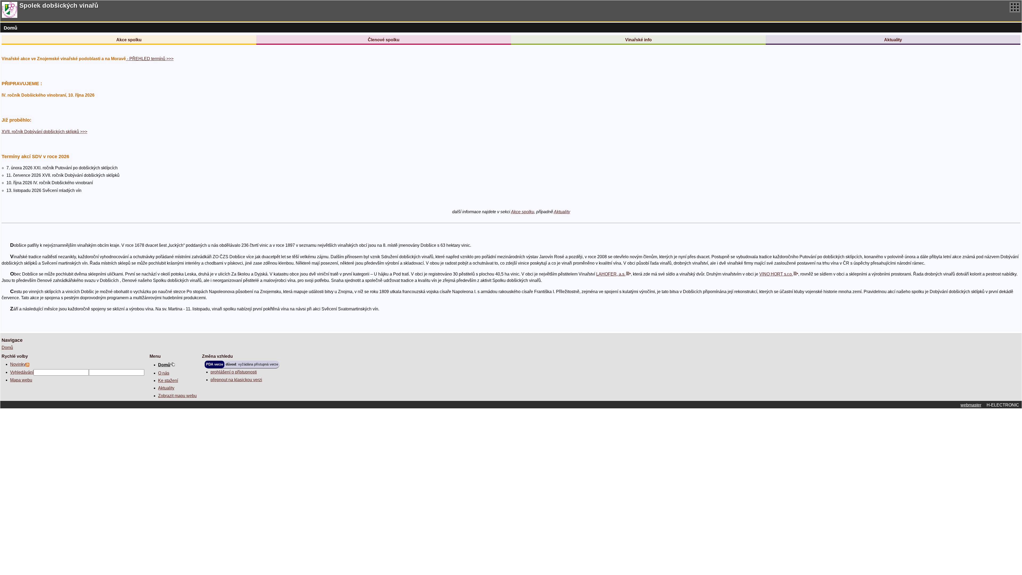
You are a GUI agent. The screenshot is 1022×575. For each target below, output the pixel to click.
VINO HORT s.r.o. (776, 274)
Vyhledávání (22, 372)
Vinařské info (638, 40)
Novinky (18, 364)
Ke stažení (168, 380)
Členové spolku (383, 40)
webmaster (971, 405)
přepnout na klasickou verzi (236, 379)
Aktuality (893, 40)
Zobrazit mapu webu (177, 395)
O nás (163, 373)
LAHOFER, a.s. (610, 274)
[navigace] (1014, 11)
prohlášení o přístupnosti (234, 372)
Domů (7, 347)
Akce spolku (129, 40)
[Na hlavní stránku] (9, 11)
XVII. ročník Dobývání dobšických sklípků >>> (44, 131)
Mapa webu (21, 380)
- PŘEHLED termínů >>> (150, 58)
